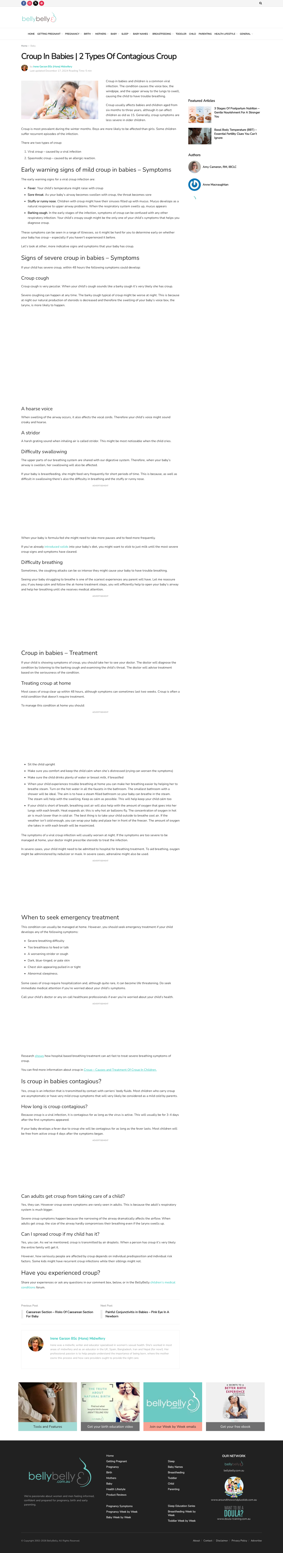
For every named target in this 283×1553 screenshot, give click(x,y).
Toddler (181, 33)
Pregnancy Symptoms (119, 1506)
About (196, 1540)
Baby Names (140, 33)
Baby (114, 33)
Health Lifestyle (224, 33)
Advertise (256, 1540)
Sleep (124, 33)
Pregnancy (72, 33)
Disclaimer (222, 1540)
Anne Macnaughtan (216, 184)
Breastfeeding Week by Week (182, 1513)
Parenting (205, 33)
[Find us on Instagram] (29, 3)
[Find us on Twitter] (35, 3)
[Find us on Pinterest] (41, 3)
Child (192, 33)
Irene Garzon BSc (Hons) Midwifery (52, 66)
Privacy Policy (239, 1540)
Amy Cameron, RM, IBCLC (219, 167)
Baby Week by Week (118, 1517)
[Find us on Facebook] (23, 3)
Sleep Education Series (181, 1506)
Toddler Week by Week (182, 1521)
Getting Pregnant (48, 33)
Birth (87, 33)
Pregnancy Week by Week (121, 1512)
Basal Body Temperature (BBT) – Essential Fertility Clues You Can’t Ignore (235, 134)
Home (31, 33)
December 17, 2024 (56, 71)
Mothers (100, 33)
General (245, 33)
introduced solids (56, 547)
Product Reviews (116, 1495)
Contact (207, 1540)
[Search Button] (260, 3)
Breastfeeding (161, 33)
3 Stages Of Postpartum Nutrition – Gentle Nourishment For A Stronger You (237, 112)
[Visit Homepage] (39, 17)
